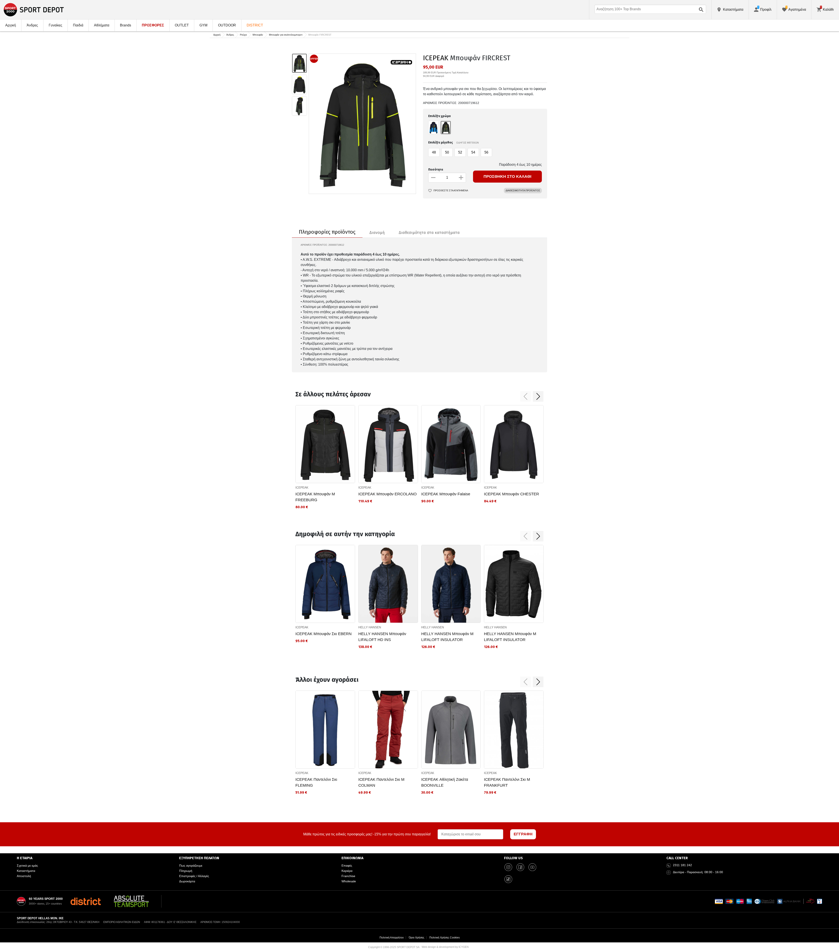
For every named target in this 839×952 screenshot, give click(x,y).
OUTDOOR (227, 25)
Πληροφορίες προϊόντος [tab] (327, 232)
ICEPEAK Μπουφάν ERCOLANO (387, 494)
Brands (125, 25)
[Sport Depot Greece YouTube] (532, 867)
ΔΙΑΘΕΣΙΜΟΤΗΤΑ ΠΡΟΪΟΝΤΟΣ (523, 190)
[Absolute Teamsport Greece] (131, 901)
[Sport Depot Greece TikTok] (508, 879)
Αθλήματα (101, 25)
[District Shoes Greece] (85, 901)
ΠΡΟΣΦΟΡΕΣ (153, 25)
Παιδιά (78, 25)
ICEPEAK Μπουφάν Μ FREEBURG (315, 497)
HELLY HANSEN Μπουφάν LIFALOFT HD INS (382, 637)
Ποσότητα (435, 169)
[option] (299, 63)
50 (447, 152)
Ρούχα (243, 34)
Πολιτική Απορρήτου (392, 937)
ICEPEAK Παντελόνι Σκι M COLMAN (381, 782)
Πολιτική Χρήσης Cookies (444, 937)
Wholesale (348, 881)
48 (434, 152)
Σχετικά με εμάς (27, 865)
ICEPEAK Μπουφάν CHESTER (511, 494)
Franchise (348, 876)
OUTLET (182, 25)
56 (486, 152)
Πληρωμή (185, 871)
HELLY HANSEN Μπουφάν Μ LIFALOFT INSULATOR (447, 637)
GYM (203, 25)
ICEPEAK (435, 58)
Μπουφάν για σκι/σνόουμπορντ (285, 34)
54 (473, 152)
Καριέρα (346, 871)
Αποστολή (24, 876)
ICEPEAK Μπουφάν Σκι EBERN (323, 634)
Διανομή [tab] (377, 232)
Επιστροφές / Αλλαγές (194, 876)
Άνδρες (32, 25)
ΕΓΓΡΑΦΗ (523, 834)
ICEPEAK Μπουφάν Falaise (445, 494)
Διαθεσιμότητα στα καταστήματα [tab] (429, 232)
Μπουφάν (258, 34)
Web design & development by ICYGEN (445, 947)
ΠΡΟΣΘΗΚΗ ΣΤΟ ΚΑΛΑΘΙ (507, 176)
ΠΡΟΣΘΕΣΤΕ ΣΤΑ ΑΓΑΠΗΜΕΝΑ (450, 190)
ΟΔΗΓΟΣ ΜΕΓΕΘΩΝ (467, 142)
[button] (525, 396)
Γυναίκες (55, 25)
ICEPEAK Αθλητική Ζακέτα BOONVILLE (444, 782)
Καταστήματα (26, 871)
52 (460, 152)
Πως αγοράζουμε (190, 865)
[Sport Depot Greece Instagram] (508, 867)
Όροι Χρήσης (416, 937)
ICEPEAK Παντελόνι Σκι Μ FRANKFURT (507, 782)
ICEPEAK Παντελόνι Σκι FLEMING (316, 782)
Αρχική (10, 25)
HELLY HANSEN (369, 627)
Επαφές (346, 865)
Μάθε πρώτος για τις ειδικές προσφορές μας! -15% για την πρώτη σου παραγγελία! (367, 834)
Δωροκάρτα (187, 881)
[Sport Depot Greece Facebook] (520, 867)
